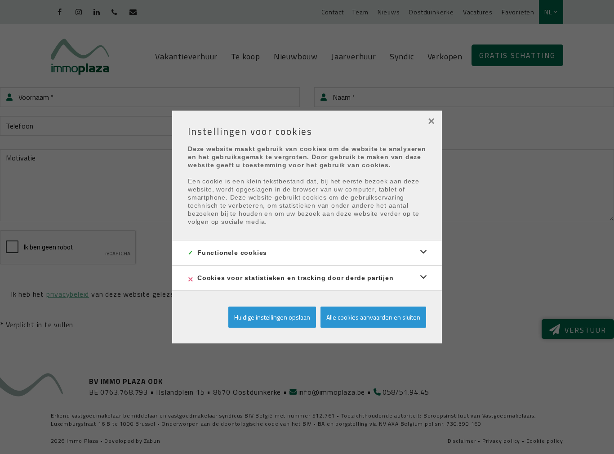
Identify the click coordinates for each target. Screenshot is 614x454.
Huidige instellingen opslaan (272, 317)
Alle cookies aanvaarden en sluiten (373, 317)
